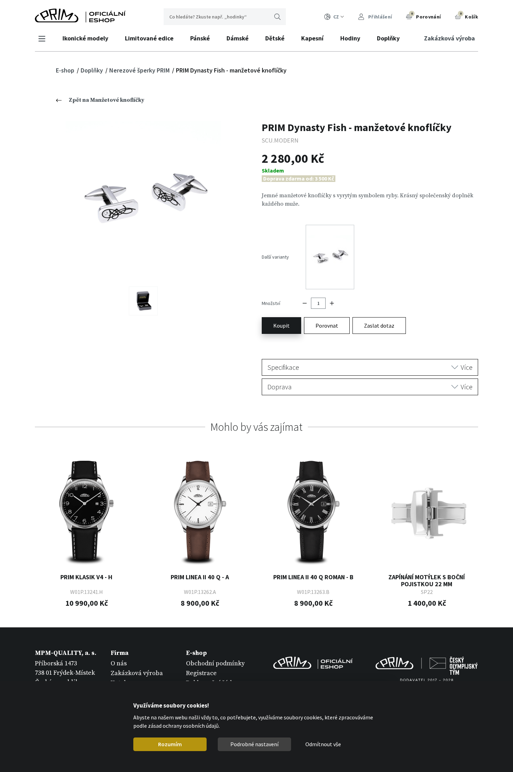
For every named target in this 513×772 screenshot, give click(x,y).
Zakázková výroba (449, 38)
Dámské (237, 38)
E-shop (66, 70)
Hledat (277, 16)
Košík (469, 16)
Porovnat (326, 325)
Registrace (201, 673)
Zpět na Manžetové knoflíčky (106, 100)
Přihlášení (379, 17)
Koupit (281, 325)
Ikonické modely (85, 38)
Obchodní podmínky (215, 663)
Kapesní (312, 38)
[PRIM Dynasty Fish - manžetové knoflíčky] (143, 198)
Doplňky (388, 38)
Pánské (200, 38)
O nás (119, 663)
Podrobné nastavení (254, 744)
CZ (336, 17)
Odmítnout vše (323, 744)
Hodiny (350, 38)
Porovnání (426, 16)
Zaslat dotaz (379, 325)
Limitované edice (149, 38)
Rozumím (170, 744)
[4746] (143, 301)
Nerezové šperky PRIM (140, 70)
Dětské (274, 38)
